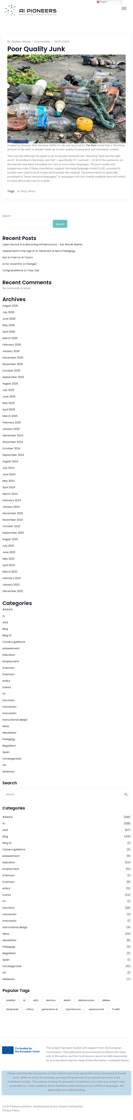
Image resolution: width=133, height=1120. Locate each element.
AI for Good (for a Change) (19, 264)
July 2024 (8, 468)
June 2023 (8, 552)
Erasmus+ (8, 668)
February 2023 (11, 578)
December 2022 (12, 591)
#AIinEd (7, 609)
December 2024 (12, 435)
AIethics (51, 1000)
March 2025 (10, 416)
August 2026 (10, 306)
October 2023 (11, 526)
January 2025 (11, 429)
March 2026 (10, 338)
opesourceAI (96, 1009)
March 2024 (10, 494)
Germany (8, 700)
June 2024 (9, 474)
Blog (24, 191)
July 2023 (8, 546)
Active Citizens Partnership (66, 1106)
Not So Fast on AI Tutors (17, 257)
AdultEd (10, 1000)
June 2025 (8, 396)
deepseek (12, 1009)
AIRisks (106, 1000)
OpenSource (73, 1009)
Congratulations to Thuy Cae (20, 270)
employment (10, 661)
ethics (32, 191)
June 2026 (8, 319)
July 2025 (8, 390)
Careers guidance (13, 642)
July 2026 (8, 312)
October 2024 (11, 448)
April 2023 (8, 565)
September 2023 (13, 533)
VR (4, 765)
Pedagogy (8, 739)
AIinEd (67, 1000)
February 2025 (11, 422)
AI (18, 191)
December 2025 (12, 357)
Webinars (8, 771)
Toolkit (116, 1009)
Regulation (9, 746)
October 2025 (11, 370)
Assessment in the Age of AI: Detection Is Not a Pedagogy (38, 251)
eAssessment (11, 648)
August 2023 (10, 539)
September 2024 (13, 455)
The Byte (91, 145)
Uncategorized (11, 759)
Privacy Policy (10, 1110)
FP (4, 694)
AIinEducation (86, 1000)
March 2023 (9, 572)
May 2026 (8, 325)
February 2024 (11, 500)
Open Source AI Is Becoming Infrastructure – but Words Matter (42, 244)
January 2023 (10, 585)
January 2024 (11, 507)
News (5, 726)
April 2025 (8, 409)
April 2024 (8, 487)
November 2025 (12, 364)
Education (8, 655)
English (103, 2)
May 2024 (8, 481)
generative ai (50, 1009)
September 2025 (13, 377)
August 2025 (10, 383)
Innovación (9, 707)
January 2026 (11, 351)
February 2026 (11, 345)
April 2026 (8, 332)
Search (6, 215)
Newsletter (9, 733)
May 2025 (8, 403)
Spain (5, 752)
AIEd (5, 622)
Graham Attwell (21, 41)
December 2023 (12, 513)
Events (6, 687)
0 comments (42, 41)
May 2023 (8, 559)
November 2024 (12, 442)
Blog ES (7, 635)
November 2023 (12, 520)
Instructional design (14, 720)
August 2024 (10, 461)
